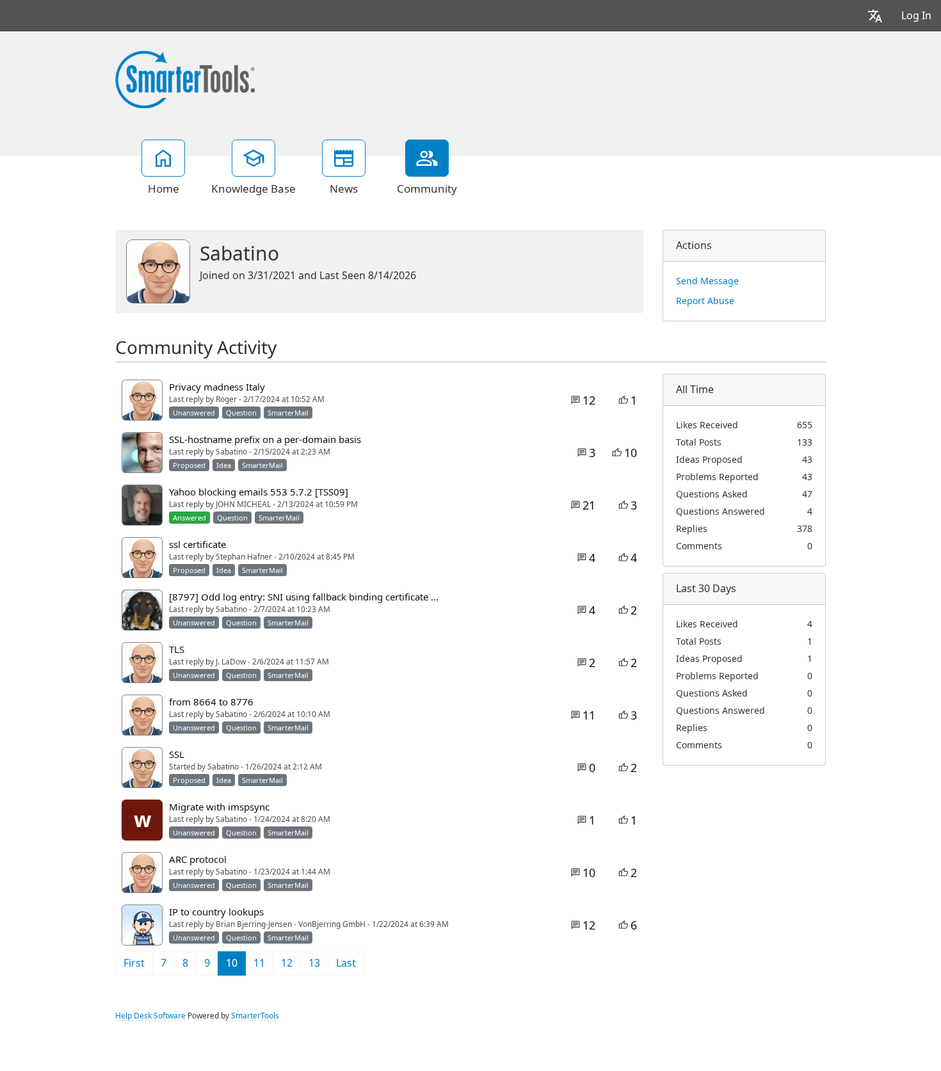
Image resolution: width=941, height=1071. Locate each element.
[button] (875, 15)
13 (314, 963)
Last (346, 963)
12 (287, 963)
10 (231, 963)
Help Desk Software (150, 1015)
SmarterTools (255, 1015)
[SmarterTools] (185, 78)
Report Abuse (705, 301)
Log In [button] (916, 16)
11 (259, 963)
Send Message (707, 281)
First (134, 963)
